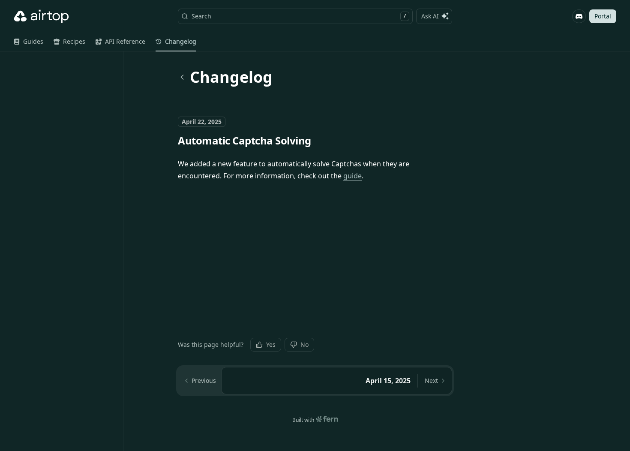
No (304, 344)
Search (299, 16)
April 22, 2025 (202, 121)
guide (352, 175)
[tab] (28, 41)
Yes (271, 344)
